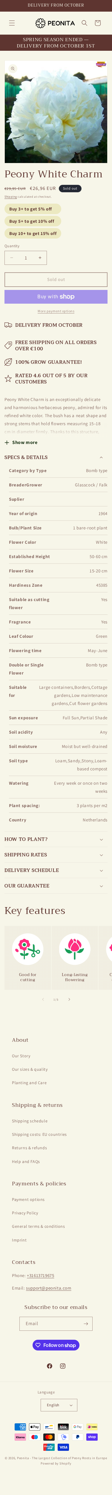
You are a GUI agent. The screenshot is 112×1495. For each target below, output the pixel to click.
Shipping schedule (29, 1121)
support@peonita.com (48, 1288)
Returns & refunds (29, 1147)
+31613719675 (40, 1275)
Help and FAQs (26, 1161)
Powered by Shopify (56, 1463)
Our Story (21, 1055)
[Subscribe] (85, 1324)
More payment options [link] (56, 311)
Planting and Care (29, 1082)
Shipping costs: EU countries (39, 1134)
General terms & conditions (38, 1226)
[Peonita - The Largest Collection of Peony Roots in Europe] (55, 23)
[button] (12, 23)
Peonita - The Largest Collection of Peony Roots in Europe (62, 1458)
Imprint (19, 1240)
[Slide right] (69, 999)
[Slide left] (43, 999)
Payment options (28, 1199)
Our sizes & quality (29, 1069)
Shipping (10, 197)
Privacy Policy (25, 1213)
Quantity (11, 245)
